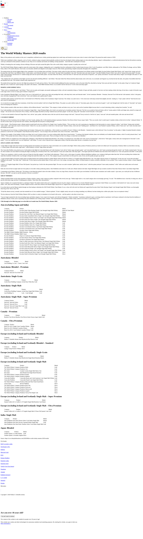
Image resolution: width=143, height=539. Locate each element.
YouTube (9, 44)
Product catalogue (12, 38)
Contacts (6, 27)
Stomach (3, 480)
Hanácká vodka (5, 461)
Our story (9, 19)
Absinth (3, 472)
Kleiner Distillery (5, 458)
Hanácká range (5, 463)
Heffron (3, 449)
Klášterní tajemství (5, 475)
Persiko (3, 483)
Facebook (9, 43)
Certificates (10, 37)
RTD (2, 455)
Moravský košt (4, 452)
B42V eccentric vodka (6, 444)
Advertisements (11, 32)
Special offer (10, 40)
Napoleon (3, 469)
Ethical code (10, 22)
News (5, 30)
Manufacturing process (13, 35)
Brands (6, 24)
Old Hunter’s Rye (5, 447)
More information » (6, 523)
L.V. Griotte (4, 477)
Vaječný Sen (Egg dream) (7, 466)
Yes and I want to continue (7, 516)
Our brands (10, 25)
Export (9, 21)
